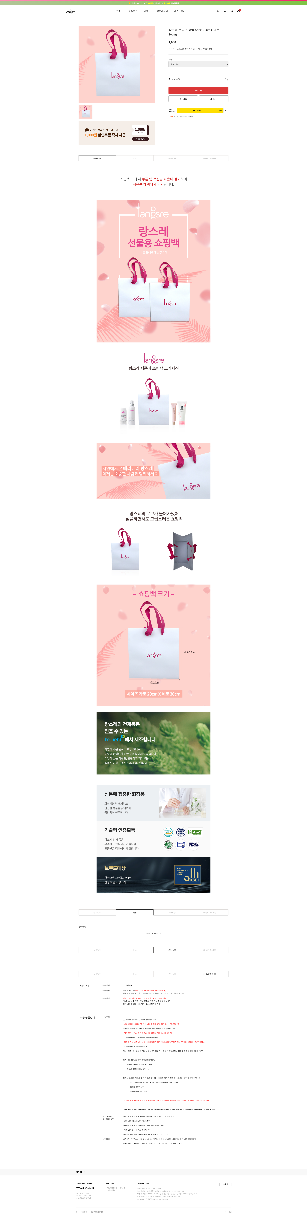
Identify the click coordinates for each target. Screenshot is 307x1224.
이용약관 (84, 1212)
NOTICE (79, 1172)
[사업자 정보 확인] (164, 1194)
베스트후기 (179, 11)
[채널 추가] (220, 110)
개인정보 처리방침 (97, 1212)
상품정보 (97, 158)
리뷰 (135, 158)
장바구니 (213, 98)
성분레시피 (162, 11)
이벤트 (147, 11)
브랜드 (119, 11)
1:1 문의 (225, 1184)
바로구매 (198, 90)
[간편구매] (197, 110)
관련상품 (172, 158)
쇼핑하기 (133, 11)
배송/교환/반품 (209, 158)
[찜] (225, 110)
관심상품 (183, 98)
